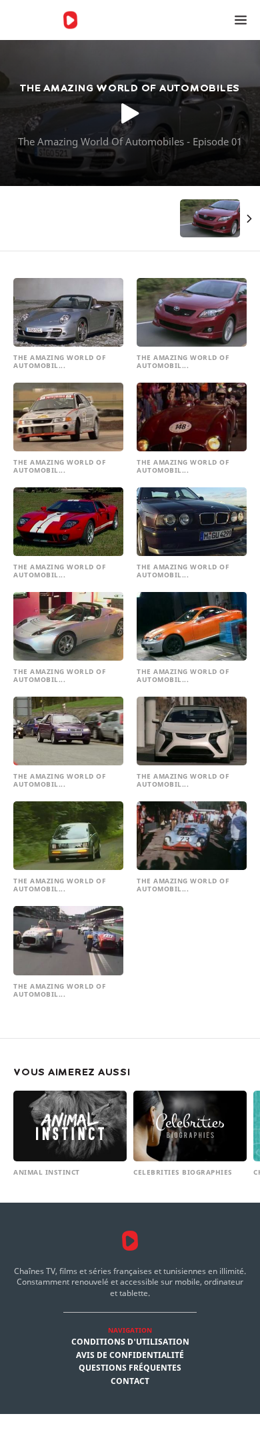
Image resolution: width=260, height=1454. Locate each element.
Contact (130, 1381)
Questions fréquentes (130, 1368)
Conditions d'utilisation (130, 1342)
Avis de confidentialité (130, 1355)
